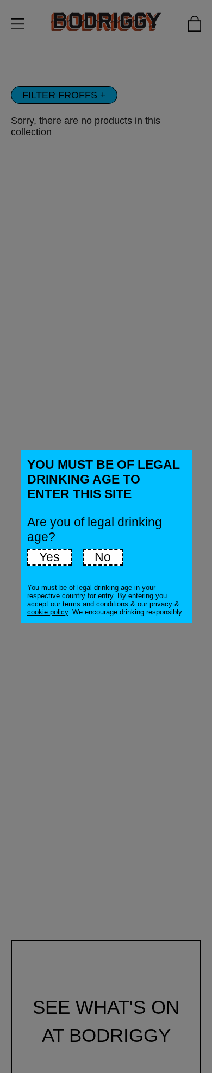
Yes (49, 557)
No (103, 557)
